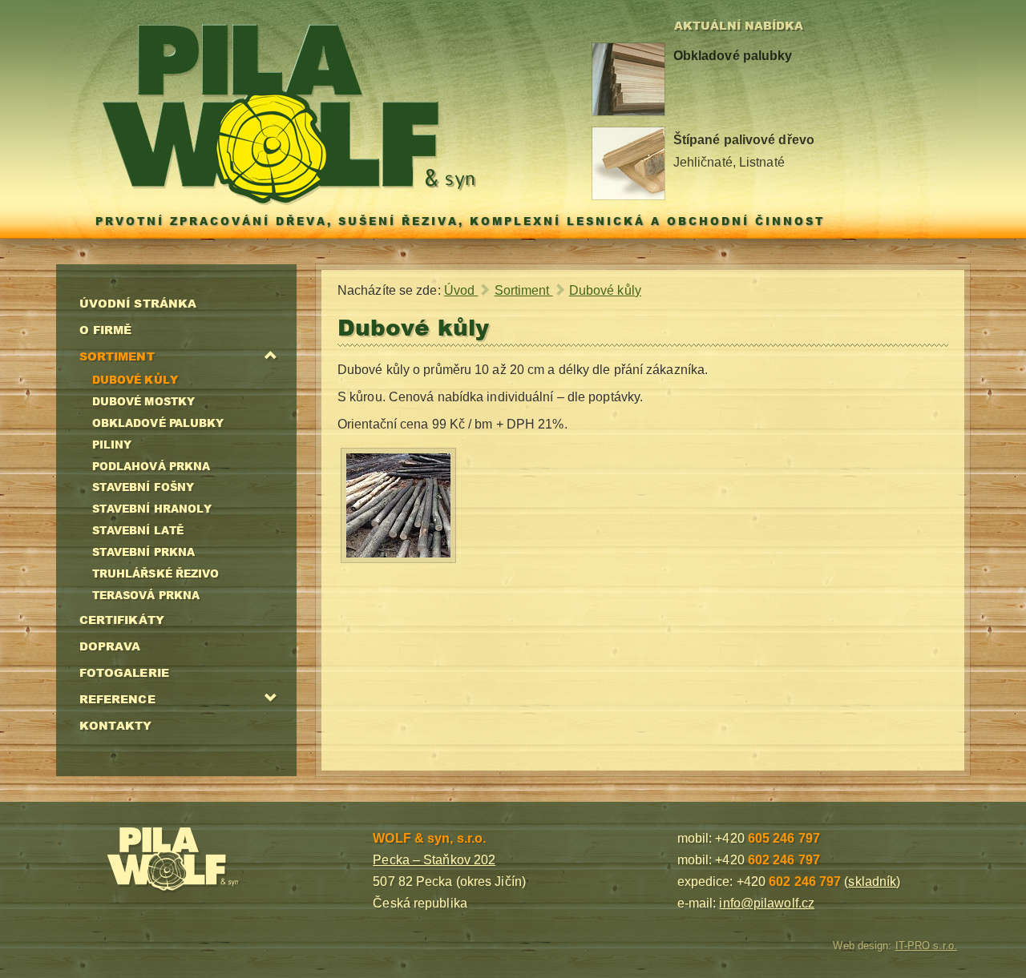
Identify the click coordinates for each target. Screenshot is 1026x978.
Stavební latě (138, 530)
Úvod (461, 290)
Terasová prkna (146, 595)
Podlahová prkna (151, 466)
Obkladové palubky (158, 423)
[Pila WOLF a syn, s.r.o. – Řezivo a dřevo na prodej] (289, 114)
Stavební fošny (143, 487)
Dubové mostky (143, 401)
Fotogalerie (124, 672)
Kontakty (115, 725)
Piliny (112, 444)
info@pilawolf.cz (766, 903)
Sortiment (117, 356)
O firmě (105, 329)
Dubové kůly (135, 379)
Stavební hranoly (152, 508)
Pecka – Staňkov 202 (434, 860)
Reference (117, 698)
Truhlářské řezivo (156, 573)
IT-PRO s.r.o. (926, 946)
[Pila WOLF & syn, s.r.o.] (208, 860)
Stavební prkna (143, 552)
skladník (872, 881)
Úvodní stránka (137, 303)
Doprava (110, 646)
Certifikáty (121, 619)
